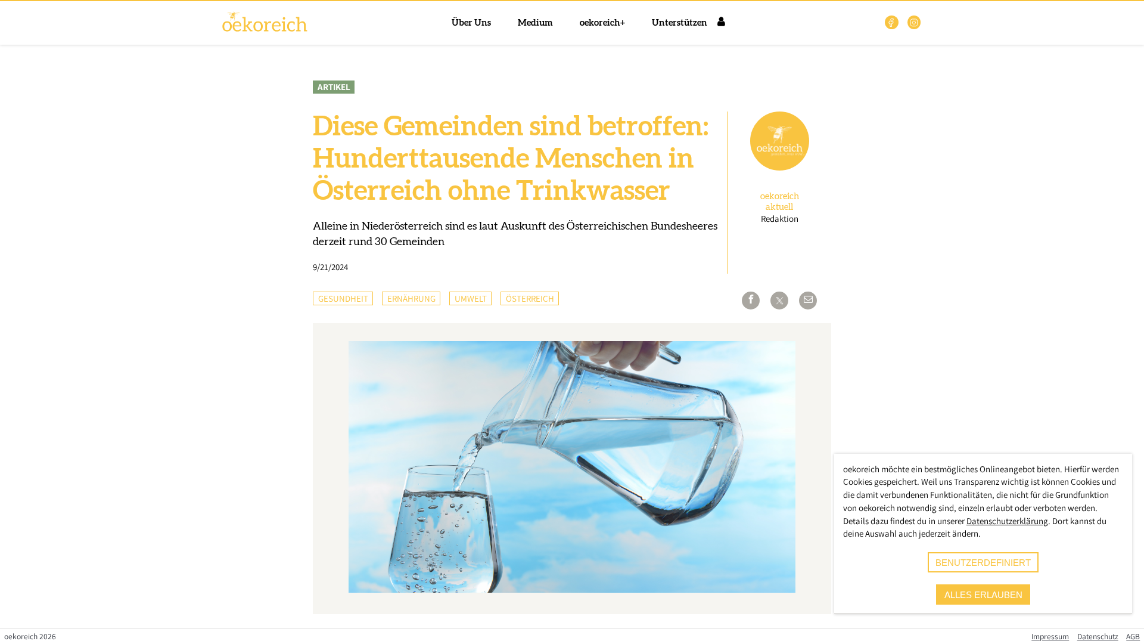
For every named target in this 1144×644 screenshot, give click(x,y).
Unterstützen (679, 22)
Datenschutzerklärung (1007, 521)
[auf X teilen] (779, 300)
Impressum (1050, 636)
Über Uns (471, 22)
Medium (535, 22)
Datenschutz (1097, 636)
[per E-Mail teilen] (808, 300)
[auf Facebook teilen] (751, 300)
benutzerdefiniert (983, 563)
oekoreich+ (602, 22)
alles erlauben (983, 595)
